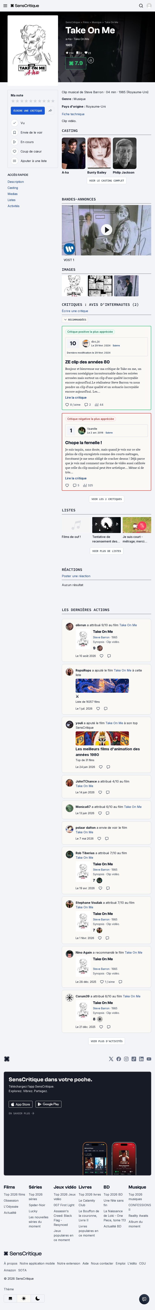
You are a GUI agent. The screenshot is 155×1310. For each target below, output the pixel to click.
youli (79, 723)
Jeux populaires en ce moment (63, 1235)
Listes (68, 510)
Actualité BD (112, 1226)
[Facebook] (118, 1060)
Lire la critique (76, 397)
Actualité (10, 1213)
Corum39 (83, 996)
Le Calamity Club (87, 1203)
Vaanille (92, 428)
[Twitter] (111, 1060)
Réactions (72, 569)
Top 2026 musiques (135, 1197)
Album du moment (136, 1224)
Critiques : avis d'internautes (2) (100, 304)
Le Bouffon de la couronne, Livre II (89, 1215)
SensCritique (73, 22)
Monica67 (83, 807)
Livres (85, 1187)
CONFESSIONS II (140, 1207)
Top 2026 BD (113, 1194)
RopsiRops (83, 670)
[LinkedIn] (141, 1060)
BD (107, 1187)
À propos (10, 1263)
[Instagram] (126, 1060)
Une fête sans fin (114, 1203)
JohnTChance (86, 781)
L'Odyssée (11, 1206)
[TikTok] (134, 1060)
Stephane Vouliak (89, 903)
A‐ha (65, 172)
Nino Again (84, 952)
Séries (35, 1187)
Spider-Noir (37, 1205)
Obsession (11, 1200)
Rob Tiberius (85, 853)
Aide (85, 1263)
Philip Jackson (123, 172)
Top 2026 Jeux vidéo (65, 1197)
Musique (97, 22)
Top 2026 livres (90, 1194)
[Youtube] (149, 1060)
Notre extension (68, 1263)
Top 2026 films (14, 1194)
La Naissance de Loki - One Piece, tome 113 (115, 1215)
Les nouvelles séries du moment (38, 1221)
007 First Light (64, 1205)
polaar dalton (86, 828)
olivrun (81, 625)
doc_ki (95, 341)
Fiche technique (73, 114)
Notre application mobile (37, 1263)
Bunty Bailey (96, 172)
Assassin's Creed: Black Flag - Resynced (63, 1218)
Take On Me (111, 22)
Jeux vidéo (65, 1187)
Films (86, 22)
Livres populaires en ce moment (88, 1230)
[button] (149, 6)
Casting (70, 130)
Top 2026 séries (36, 1197)
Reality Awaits (138, 1216)
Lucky (33, 1211)
